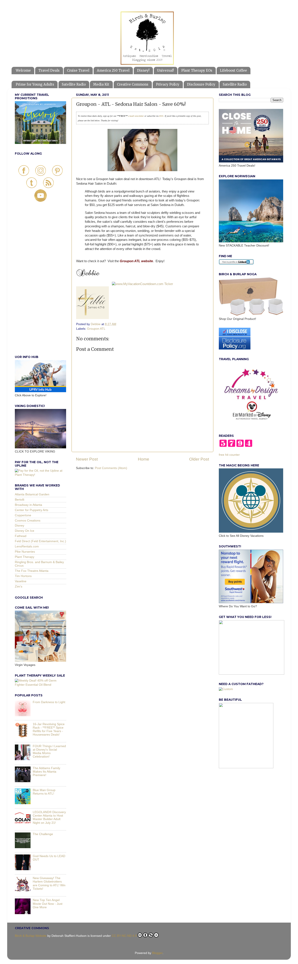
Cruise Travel (78, 70)
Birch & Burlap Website (30, 935)
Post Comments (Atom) (111, 468)
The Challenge (43, 834)
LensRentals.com (27, 546)
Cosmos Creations (27, 520)
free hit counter (229, 454)
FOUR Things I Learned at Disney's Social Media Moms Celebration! (49, 751)
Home (143, 459)
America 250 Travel (113, 70)
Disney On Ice (24, 530)
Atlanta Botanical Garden (32, 494)
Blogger (157, 953)
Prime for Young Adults (35, 84)
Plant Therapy (24, 557)
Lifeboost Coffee (233, 70)
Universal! (165, 70)
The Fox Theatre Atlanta (31, 570)
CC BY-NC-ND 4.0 (124, 935)
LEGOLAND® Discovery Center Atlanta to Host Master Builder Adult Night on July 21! (49, 817)
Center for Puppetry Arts (31, 510)
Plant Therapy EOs (196, 70)
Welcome (23, 70)
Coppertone (23, 515)
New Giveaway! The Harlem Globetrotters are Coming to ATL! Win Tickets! (49, 883)
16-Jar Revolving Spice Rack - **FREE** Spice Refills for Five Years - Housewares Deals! (49, 729)
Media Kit (101, 84)
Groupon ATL (96, 328)
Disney (19, 525)
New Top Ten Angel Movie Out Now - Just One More (47, 903)
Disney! (143, 70)
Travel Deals (49, 70)
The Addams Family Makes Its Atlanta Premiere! (46, 771)
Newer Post (87, 459)
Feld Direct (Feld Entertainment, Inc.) (40, 541)
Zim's (18, 586)
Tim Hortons (23, 576)
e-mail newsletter (136, 116)
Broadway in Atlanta (28, 504)
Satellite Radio (74, 84)
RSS (161, 116)
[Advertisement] (40, 283)
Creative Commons (132, 84)
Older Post (199, 459)
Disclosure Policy (201, 84)
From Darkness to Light (49, 702)
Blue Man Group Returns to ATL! (44, 791)
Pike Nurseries (25, 551)
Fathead (20, 536)
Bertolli (19, 499)
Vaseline (20, 581)
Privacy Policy (167, 84)
